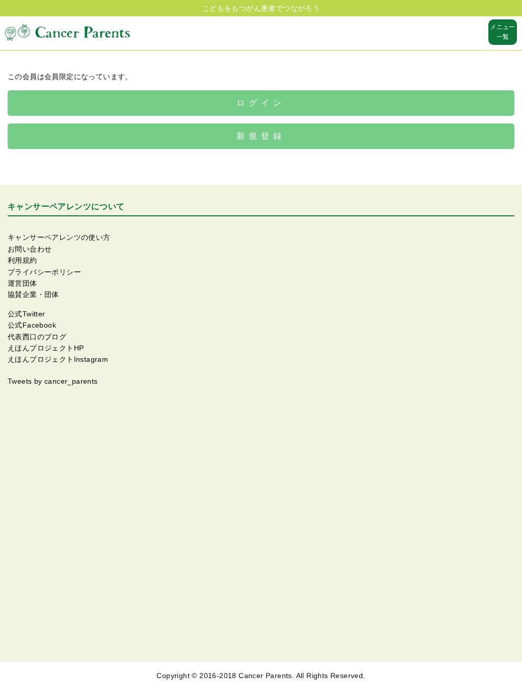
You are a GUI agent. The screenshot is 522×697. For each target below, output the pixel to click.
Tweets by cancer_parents (53, 381)
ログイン (261, 102)
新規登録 (261, 136)
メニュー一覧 (502, 31)
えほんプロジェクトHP (46, 348)
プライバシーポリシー (44, 272)
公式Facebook (32, 325)
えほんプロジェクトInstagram (58, 359)
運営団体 (22, 283)
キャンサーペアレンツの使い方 (59, 237)
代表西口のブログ (37, 337)
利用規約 (22, 260)
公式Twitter (26, 314)
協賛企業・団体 (33, 294)
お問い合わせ (29, 249)
